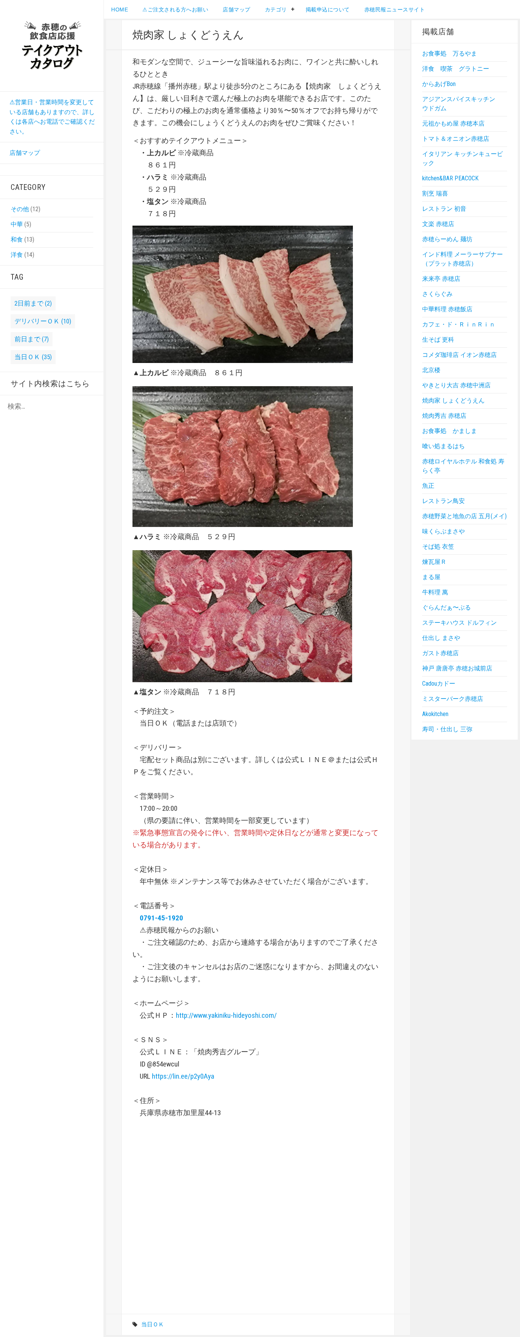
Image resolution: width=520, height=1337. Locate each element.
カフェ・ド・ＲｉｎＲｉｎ (458, 324)
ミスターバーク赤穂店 (452, 698)
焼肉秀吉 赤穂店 (444, 415)
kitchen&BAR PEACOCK (450, 178)
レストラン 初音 (444, 208)
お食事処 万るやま (449, 53)
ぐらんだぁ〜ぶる (446, 607)
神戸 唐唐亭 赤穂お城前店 (457, 668)
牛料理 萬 (435, 592)
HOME (119, 9)
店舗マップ (25, 152)
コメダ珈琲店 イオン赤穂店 (459, 354)
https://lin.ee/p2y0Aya (183, 1076)
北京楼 (431, 370)
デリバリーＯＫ (42, 321)
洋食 (17, 254)
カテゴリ (276, 9)
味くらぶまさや (443, 531)
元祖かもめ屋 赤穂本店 (453, 123)
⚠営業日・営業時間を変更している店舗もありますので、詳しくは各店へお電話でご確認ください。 (52, 117)
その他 (20, 209)
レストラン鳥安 (443, 501)
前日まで (31, 339)
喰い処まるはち (443, 446)
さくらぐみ (437, 294)
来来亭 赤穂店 (441, 278)
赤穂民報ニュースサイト (394, 9)
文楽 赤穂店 (438, 224)
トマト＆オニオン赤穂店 (455, 138)
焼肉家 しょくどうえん (453, 400)
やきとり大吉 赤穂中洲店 (456, 385)
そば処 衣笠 (438, 546)
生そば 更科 (438, 339)
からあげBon (439, 84)
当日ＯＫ (33, 357)
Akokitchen (435, 714)
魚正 (428, 485)
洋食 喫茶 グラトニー (455, 68)
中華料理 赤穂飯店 (447, 309)
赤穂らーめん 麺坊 (447, 239)
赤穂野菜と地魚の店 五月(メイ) (464, 516)
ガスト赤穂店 (440, 653)
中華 (17, 224)
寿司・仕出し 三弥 (447, 729)
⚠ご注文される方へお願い (175, 9)
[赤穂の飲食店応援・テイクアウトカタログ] (52, 45)
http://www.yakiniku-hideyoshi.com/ (226, 1015)
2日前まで (33, 303)
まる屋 (431, 577)
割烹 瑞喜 (435, 193)
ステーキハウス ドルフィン (459, 622)
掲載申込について (328, 9)
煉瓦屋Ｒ (434, 561)
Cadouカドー (438, 683)
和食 (17, 239)
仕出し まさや (441, 637)
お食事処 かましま (449, 431)
